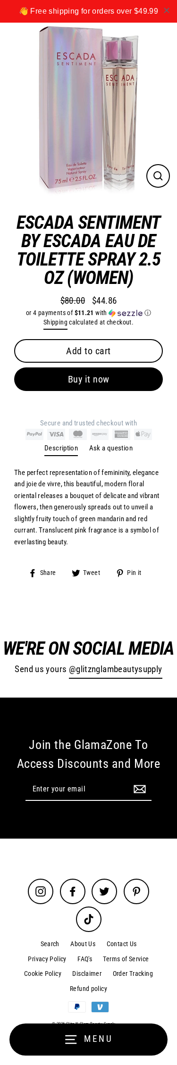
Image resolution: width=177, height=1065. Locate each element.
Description (61, 448)
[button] (88, 312)
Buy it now (89, 379)
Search (50, 944)
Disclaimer (86, 973)
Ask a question (111, 448)
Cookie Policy (42, 973)
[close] (166, 10)
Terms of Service (126, 959)
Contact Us (122, 944)
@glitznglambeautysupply (115, 669)
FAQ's (84, 959)
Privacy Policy (47, 959)
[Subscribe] (138, 788)
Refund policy (88, 988)
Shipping (55, 322)
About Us (82, 944)
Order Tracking (133, 973)
